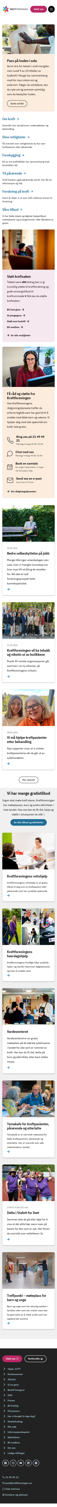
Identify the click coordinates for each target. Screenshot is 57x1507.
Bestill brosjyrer (16, 1389)
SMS (10, 1395)
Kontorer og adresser (16, 1494)
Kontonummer (15, 1374)
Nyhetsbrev (14, 1437)
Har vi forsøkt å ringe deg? (22, 1416)
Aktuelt (12, 1379)
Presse (11, 1400)
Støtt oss (38, 9)
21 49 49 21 (12, 1477)
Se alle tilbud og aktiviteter (28, 822)
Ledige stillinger (16, 1453)
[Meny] (51, 9)
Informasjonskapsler (19, 1432)
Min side (12, 1426)
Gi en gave (13, 1384)
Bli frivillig (13, 1405)
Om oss (11, 1447)
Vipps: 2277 (14, 1368)
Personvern (14, 1411)
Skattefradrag (15, 1421)
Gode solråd (17, 103)
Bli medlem (14, 1442)
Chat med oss (12, 1488)
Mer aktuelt (28, 779)
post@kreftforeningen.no (18, 1483)
